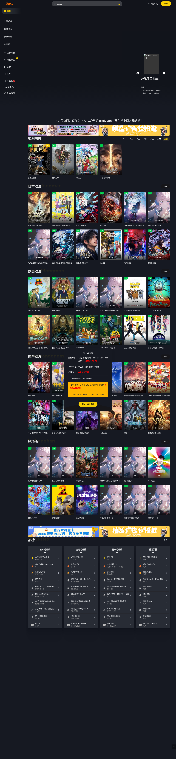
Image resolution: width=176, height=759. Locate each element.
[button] (137, 73)
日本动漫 (34, 186)
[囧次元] (10, 3)
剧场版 (33, 442)
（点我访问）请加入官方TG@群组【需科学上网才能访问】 (99, 120)
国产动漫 (34, 356)
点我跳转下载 (83, 372)
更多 (165, 186)
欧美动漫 (34, 271)
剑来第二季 (151, 78)
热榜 (31, 540)
